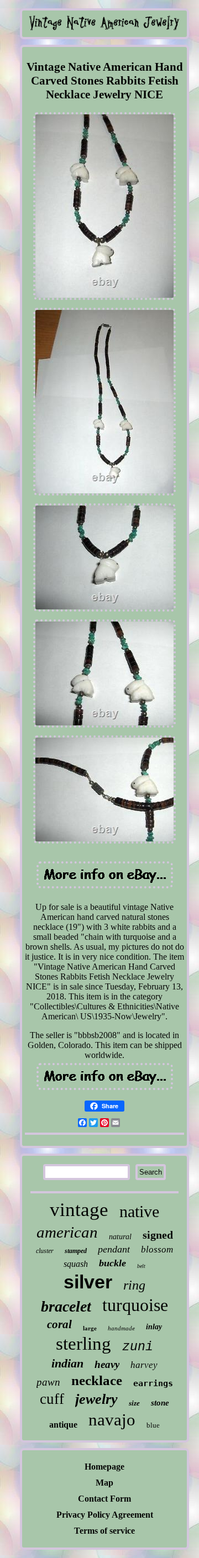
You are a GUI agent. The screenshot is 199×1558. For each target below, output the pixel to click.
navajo (111, 1419)
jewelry (96, 1399)
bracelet (66, 1306)
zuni (137, 1347)
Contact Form (104, 1498)
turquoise (135, 1305)
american (67, 1232)
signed (158, 1235)
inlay (154, 1327)
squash (76, 1263)
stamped (76, 1251)
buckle (112, 1262)
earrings (153, 1383)
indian (67, 1363)
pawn (48, 1382)
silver (88, 1281)
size (134, 1403)
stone (160, 1402)
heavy (107, 1364)
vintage (79, 1209)
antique (63, 1424)
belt (141, 1266)
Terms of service (104, 1530)
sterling (83, 1344)
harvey (144, 1365)
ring (134, 1285)
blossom (157, 1249)
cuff (52, 1399)
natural (120, 1237)
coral (59, 1324)
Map (104, 1482)
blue (153, 1425)
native (139, 1211)
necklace (96, 1380)
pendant (114, 1249)
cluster (45, 1251)
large (90, 1328)
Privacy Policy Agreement (104, 1514)
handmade (121, 1328)
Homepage (104, 1466)
